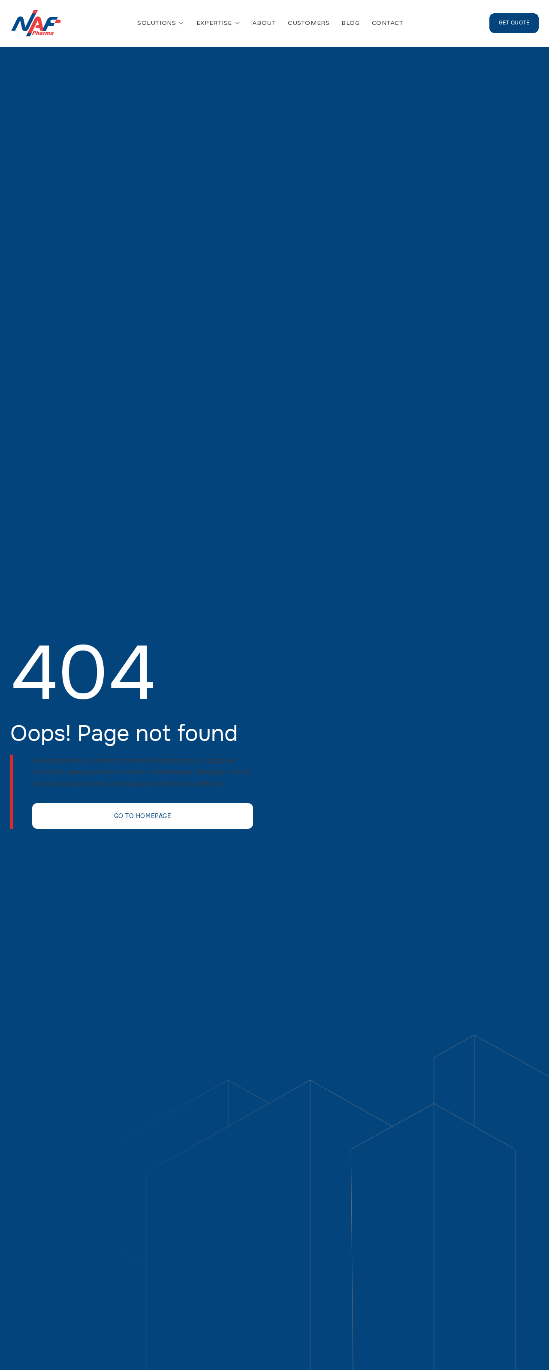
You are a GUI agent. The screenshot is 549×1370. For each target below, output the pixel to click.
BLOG (350, 23)
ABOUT (264, 23)
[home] (36, 23)
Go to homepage (143, 816)
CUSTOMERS (308, 23)
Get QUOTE (514, 22)
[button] (160, 23)
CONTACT (388, 23)
